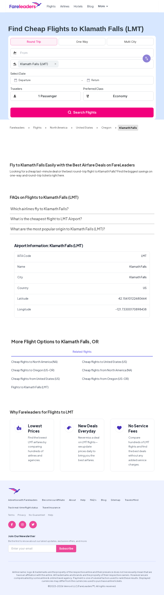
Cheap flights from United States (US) (35, 378)
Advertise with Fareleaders (22, 499)
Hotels (78, 6)
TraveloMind (131, 499)
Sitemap (115, 499)
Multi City (130, 41)
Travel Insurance (51, 507)
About (72, 499)
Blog (90, 6)
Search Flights (84, 112)
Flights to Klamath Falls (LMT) (30, 387)
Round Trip (34, 41)
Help (83, 499)
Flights (51, 6)
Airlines (64, 6)
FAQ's (93, 499)
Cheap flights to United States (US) (104, 361)
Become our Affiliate (53, 499)
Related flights (82, 351)
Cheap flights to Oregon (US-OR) (32, 370)
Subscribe (66, 548)
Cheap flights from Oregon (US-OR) (105, 378)
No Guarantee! (37, 514)
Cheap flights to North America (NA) (34, 361)
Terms (11, 514)
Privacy (22, 514)
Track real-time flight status (23, 507)
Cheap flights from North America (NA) (107, 370)
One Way (82, 41)
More (101, 6)
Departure (25, 80)
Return (95, 80)
